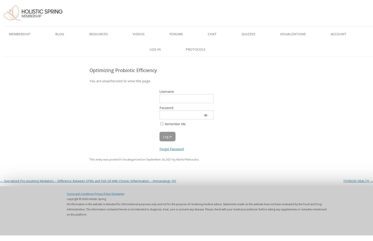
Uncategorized (131, 159)
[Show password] (205, 114)
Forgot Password (172, 149)
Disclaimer (118, 194)
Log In (155, 49)
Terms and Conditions (80, 194)
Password (166, 108)
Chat (212, 34)
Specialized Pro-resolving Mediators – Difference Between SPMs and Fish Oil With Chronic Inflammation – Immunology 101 (88, 181)
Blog (59, 34)
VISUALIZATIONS (293, 34)
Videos (138, 34)
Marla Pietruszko (187, 159)
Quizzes (248, 34)
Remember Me (175, 124)
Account (338, 34)
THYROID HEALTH (358, 181)
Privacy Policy (103, 194)
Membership (19, 34)
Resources (98, 34)
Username (167, 92)
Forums (176, 34)
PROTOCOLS (195, 49)
